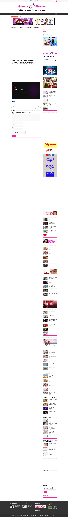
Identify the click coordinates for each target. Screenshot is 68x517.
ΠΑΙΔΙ (34, 13)
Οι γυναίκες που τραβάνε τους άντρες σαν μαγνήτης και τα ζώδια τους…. (52, 412)
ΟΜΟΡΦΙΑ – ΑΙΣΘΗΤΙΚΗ (23, 13)
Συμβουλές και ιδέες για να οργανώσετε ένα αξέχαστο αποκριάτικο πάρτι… (52, 223)
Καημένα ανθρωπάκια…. (52, 218)
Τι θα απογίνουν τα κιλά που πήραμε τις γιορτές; (25, 16)
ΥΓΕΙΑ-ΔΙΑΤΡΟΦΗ (30, 13)
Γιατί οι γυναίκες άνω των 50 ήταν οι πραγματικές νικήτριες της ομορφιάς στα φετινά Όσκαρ (17, 107)
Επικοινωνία (42, 0)
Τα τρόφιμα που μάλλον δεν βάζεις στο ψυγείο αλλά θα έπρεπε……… (53, 103)
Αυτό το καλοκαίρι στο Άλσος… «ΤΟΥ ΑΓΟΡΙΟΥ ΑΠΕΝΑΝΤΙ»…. (52, 312)
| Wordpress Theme (25, 515)
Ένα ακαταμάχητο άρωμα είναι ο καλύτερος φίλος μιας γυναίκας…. (53, 257)
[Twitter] (56, 515)
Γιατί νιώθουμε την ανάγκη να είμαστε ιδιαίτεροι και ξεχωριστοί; (52, 364)
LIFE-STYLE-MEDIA (23, 63)
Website (13, 127)
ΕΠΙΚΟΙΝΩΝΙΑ (51, 13)
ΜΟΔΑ (18, 13)
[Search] (56, 1)
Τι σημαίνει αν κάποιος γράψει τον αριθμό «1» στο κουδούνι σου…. (52, 368)
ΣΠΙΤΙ (37, 13)
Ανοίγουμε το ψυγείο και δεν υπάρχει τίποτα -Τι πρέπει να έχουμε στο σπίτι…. (53, 432)
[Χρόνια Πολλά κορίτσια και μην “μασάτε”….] (12, 506)
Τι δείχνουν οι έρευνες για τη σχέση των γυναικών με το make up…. (53, 261)
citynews (13, 63)
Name (13, 121)
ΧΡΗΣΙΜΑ (46, 13)
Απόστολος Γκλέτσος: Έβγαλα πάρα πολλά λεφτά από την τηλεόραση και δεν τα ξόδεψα (34, 107)
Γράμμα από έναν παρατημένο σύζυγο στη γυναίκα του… (52, 290)
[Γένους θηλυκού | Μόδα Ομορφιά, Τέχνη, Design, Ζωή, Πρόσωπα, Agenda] (31, 7)
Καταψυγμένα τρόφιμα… (52, 95)
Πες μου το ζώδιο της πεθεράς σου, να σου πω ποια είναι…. (52, 404)
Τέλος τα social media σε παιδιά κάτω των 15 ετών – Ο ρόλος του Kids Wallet (52, 351)
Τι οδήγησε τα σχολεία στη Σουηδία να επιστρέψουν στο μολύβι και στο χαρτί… (52, 356)
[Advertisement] (26, 52)
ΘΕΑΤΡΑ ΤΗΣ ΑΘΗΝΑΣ (52, 324)
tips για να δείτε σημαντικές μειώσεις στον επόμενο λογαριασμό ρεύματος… (53, 360)
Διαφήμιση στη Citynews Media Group (26, 0)
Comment (13, 113)
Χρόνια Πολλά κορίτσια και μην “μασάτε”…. (17, 506)
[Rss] (48, 0)
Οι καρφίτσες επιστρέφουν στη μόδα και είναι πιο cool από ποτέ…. (52, 265)
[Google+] (49, 0)
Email (13, 124)
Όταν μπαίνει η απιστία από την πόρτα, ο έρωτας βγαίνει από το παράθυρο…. (53, 400)
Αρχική (12, 27)
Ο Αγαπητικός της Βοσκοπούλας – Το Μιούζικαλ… (51, 316)
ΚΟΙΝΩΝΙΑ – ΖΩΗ (41, 13)
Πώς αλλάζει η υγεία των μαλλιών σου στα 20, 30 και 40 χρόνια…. (53, 423)
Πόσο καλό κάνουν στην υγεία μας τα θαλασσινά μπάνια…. (52, 375)
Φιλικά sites (36, 0)
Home (12, 14)
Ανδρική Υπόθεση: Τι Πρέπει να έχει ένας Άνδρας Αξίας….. (53, 278)
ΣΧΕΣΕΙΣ (15, 13)
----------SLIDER (15, 27)
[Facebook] (50, 0)
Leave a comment (28, 63)
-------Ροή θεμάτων (20, 63)
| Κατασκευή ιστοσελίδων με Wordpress (42, 515)
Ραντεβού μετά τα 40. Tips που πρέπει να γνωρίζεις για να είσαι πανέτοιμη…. (53, 248)
